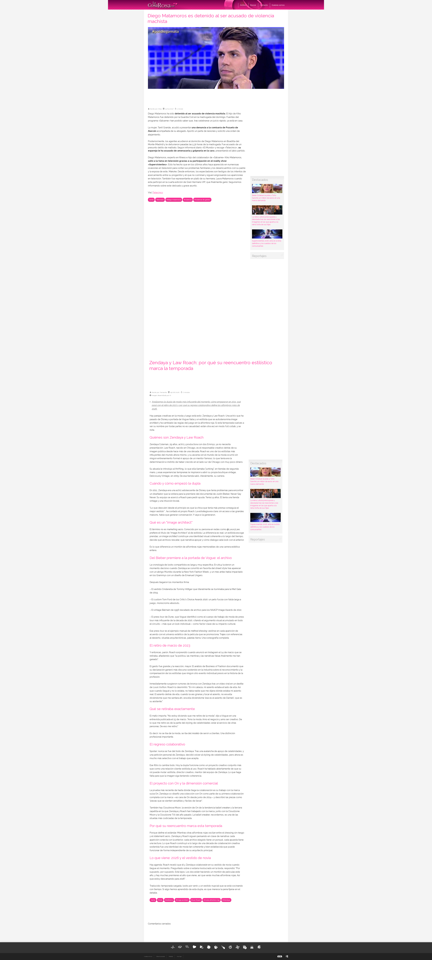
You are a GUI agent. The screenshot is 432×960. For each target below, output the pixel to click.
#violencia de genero (202, 200)
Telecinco (158, 192)
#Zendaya (226, 900)
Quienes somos (278, 5)
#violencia (188, 200)
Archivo (243, 5)
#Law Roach (196, 900)
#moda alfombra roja (212, 900)
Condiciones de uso (148, 956)
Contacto (264, 5)
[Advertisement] (216, 97)
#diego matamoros (173, 200)
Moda (160, 900)
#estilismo (169, 900)
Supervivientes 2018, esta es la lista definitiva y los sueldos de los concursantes (266, 243)
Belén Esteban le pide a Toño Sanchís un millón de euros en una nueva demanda (266, 198)
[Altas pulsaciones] (173, 947)
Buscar (253, 5)
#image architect (182, 900)
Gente (151, 200)
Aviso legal (179, 956)
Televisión (160, 200)
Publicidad (171, 956)
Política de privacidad (160, 956)
